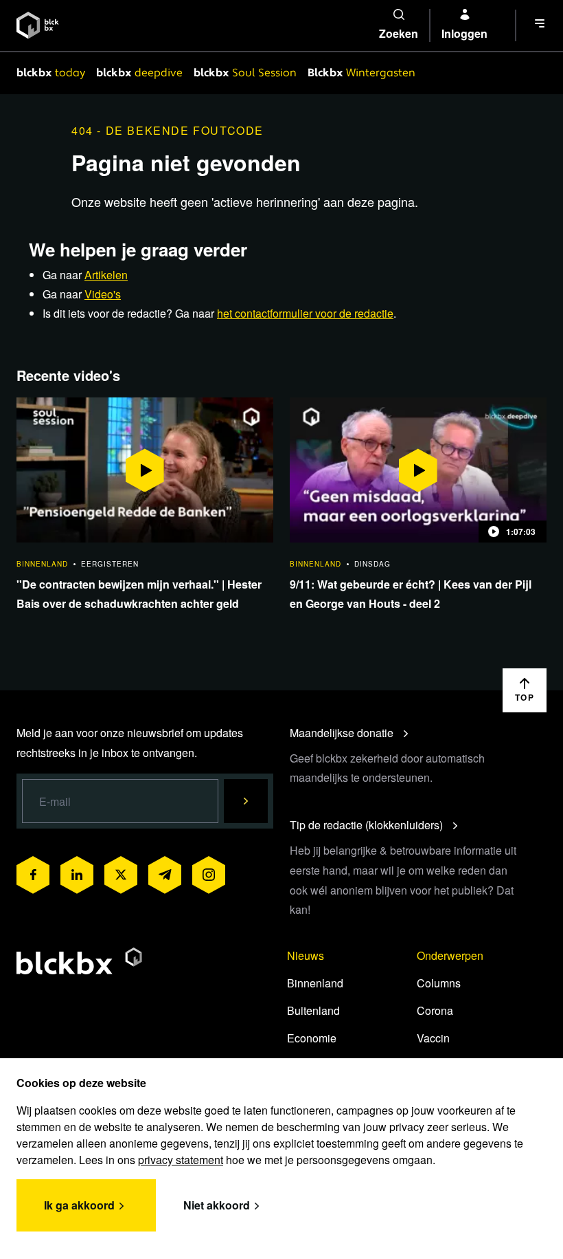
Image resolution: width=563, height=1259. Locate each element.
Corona (435, 1010)
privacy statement (180, 1160)
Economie (311, 1038)
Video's (102, 294)
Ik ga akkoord (79, 1205)
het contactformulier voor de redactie (305, 313)
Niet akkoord (216, 1205)
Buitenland (313, 1010)
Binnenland (315, 983)
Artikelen (106, 275)
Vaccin (433, 1038)
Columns (439, 983)
